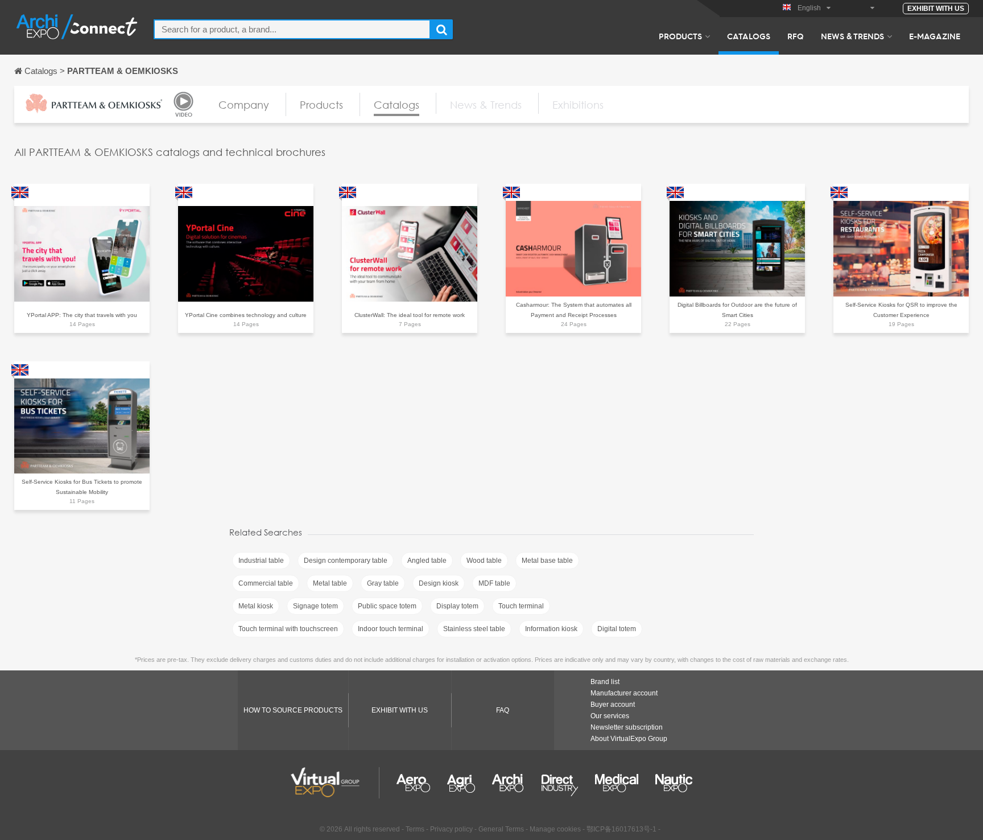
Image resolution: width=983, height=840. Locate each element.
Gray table (383, 583)
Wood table (484, 561)
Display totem (457, 606)
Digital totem (616, 629)
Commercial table (265, 583)
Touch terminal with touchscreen (288, 629)
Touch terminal (521, 606)
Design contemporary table (345, 561)
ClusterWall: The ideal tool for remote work (409, 315)
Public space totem (387, 606)
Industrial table (261, 561)
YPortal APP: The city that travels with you (82, 315)
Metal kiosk (255, 606)
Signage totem (315, 606)
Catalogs (748, 36)
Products (680, 36)
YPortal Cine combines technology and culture (246, 315)
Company (243, 104)
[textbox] (292, 29)
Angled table (427, 561)
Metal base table (547, 561)
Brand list (604, 682)
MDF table (494, 583)
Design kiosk (439, 583)
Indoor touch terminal (390, 629)
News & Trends (852, 36)
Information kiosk (551, 629)
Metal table (330, 583)
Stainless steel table (474, 629)
